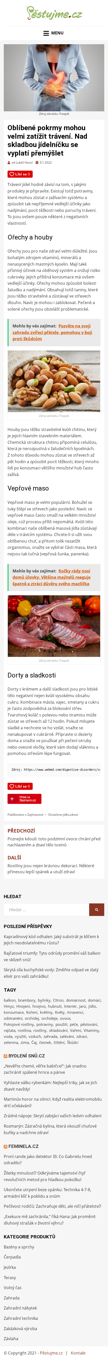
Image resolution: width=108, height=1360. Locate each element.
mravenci (75, 1012)
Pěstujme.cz (51, 1353)
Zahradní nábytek (20, 1308)
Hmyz (9, 1006)
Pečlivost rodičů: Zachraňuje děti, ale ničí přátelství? (52, 1206)
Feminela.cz (24, 1146)
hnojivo (38, 1006)
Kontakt (78, 1353)
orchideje (49, 1018)
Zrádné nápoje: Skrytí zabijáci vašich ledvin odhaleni (52, 1116)
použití (61, 1024)
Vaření (75, 1030)
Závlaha (11, 1338)
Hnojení (23, 1006)
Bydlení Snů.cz (27, 1056)
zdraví (74, 814)
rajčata (9, 1030)
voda (8, 1036)
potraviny (44, 1024)
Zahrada (12, 1298)
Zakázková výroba (20, 1328)
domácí (94, 1000)
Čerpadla (12, 1257)
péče (74, 1024)
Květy (60, 1012)
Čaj (34, 1042)
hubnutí (55, 1006)
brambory (26, 1000)
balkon (10, 1000)
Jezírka (10, 1267)
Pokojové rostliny (19, 1024)
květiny (46, 1012)
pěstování (88, 1024)
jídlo (66, 814)
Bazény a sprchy (19, 1247)
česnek (45, 1042)
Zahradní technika (21, 1318)
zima (25, 1042)
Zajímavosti (35, 814)
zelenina (11, 1042)
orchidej (32, 1018)
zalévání (67, 1036)
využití (20, 1036)
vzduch (35, 1036)
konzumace (14, 1012)
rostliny (39, 1030)
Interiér (70, 1006)
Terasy (10, 1277)
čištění (59, 1042)
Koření (31, 1012)
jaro (82, 1006)
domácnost (75, 1000)
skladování (58, 1030)
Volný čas (13, 1287)
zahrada (50, 1036)
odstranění (13, 1018)
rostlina (24, 1030)
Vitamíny (91, 1030)
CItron (58, 1000)
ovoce (65, 1018)
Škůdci (72, 1042)
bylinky (44, 1000)
